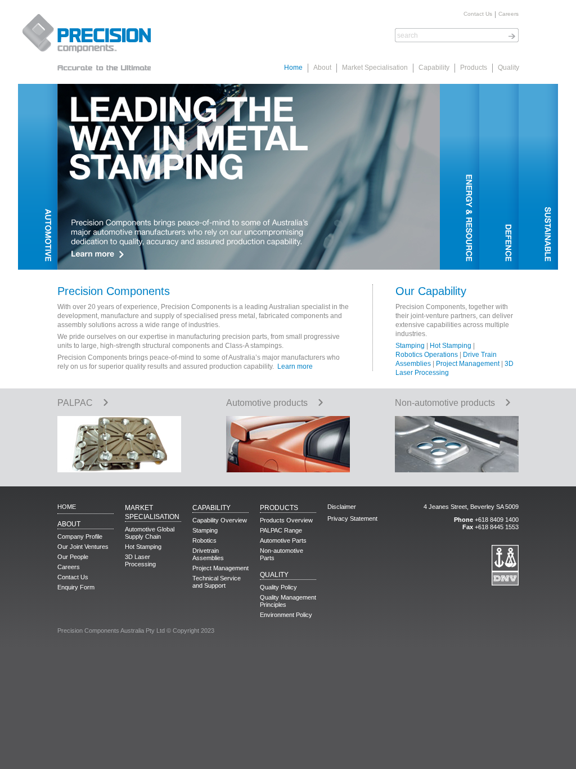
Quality (508, 67)
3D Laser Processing (140, 560)
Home (293, 67)
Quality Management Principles (288, 601)
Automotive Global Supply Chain (149, 533)
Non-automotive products (445, 403)
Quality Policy (278, 587)
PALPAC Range (281, 530)
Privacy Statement (352, 518)
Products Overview (286, 520)
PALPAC (75, 403)
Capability (433, 67)
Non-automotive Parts (281, 554)
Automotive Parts (283, 540)
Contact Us (478, 14)
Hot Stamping (450, 346)
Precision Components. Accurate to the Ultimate (85, 42)
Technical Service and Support (216, 582)
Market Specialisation (375, 67)
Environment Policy (286, 614)
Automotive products (267, 403)
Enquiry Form (75, 587)
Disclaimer (341, 506)
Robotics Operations (426, 355)
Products (473, 67)
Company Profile (79, 536)
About (322, 67)
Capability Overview (219, 520)
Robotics (204, 540)
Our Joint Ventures (83, 546)
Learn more (295, 366)
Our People (72, 556)
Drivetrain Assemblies (208, 554)
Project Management (468, 364)
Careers (508, 14)
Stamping (410, 346)
